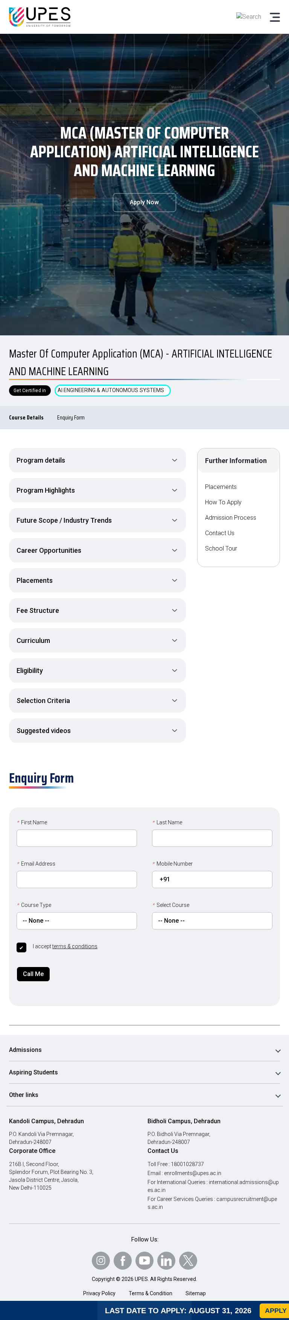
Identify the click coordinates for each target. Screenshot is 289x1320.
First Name (32, 822)
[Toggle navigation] (274, 17)
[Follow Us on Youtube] (144, 1261)
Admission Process (230, 517)
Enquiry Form (71, 417)
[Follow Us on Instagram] (101, 1261)
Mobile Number (172, 864)
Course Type (34, 905)
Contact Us (219, 533)
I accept (65, 946)
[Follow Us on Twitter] (188, 1261)
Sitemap (196, 1293)
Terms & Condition (150, 1293)
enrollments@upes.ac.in (192, 1173)
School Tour (221, 548)
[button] (97, 460)
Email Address (36, 864)
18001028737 (187, 1164)
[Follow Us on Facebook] (123, 1261)
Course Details (26, 417)
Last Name (167, 822)
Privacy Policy (99, 1293)
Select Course (170, 905)
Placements (221, 486)
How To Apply (223, 502)
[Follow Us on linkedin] (166, 1261)
